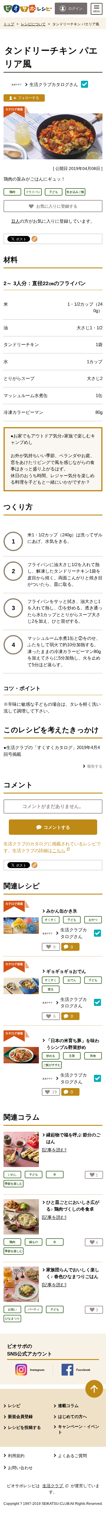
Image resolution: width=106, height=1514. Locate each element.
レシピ (14, 1405)
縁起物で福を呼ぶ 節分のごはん (73, 1138)
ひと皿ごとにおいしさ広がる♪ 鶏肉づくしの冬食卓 (72, 1205)
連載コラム (68, 1405)
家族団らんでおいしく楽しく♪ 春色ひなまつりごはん (72, 1273)
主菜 (72, 1055)
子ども (71, 919)
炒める (50, 1055)
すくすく (51, 919)
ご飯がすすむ (52, 1065)
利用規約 (16, 1455)
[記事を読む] (54, 1149)
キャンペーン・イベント (78, 1429)
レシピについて (33, 24)
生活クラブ (55, 1485)
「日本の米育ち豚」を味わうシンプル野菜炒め (72, 1044)
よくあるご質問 (72, 1455)
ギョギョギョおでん (66, 971)
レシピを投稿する (24, 1427)
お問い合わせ (20, 1467)
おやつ (93, 919)
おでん (71, 980)
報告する (94, 766)
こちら (61, 850)
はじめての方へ (72, 1416)
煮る (51, 989)
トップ (9, 24)
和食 (93, 1055)
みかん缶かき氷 (61, 910)
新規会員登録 (20, 1416)
